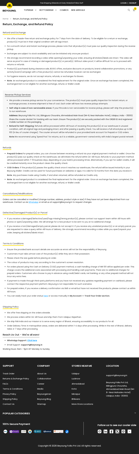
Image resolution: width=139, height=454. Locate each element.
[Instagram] (99, 431)
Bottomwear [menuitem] (46, 10)
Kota (74, 388)
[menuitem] (64, 10)
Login (124, 3)
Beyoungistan (44, 394)
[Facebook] (111, 431)
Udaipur (75, 373)
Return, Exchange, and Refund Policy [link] (30, 18)
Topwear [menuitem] (28, 10)
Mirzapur (76, 394)
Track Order (8, 373)
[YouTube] (129, 431)
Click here (32, 340)
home (5, 18)
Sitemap (41, 404)
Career (40, 383)
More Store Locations (82, 404)
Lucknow (76, 378)
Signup (132, 3)
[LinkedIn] (105, 431)
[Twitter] (117, 431)
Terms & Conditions (13, 388)
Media (40, 388)
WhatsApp (33, 202)
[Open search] (129, 10)
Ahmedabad (78, 383)
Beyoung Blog (44, 399)
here (46, 295)
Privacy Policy (9, 394)
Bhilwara (76, 399)
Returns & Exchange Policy (16, 378)
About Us (41, 373)
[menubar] (54, 10)
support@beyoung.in (116, 375)
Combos (64, 10)
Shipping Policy (10, 399)
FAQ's (5, 383)
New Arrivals (78, 10)
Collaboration (44, 378)
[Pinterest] (123, 431)
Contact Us (8, 404)
